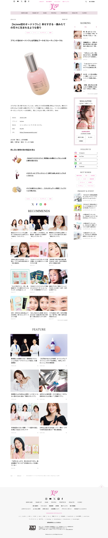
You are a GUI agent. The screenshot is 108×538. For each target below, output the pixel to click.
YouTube (81, 156)
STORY (34, 516)
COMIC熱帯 (78, 516)
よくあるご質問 (36, 509)
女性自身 (63, 516)
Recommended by (61, 320)
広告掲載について (55, 509)
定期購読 (81, 141)
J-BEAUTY (41, 1)
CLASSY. (24, 516)
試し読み (90, 137)
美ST (44, 516)
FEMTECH (64, 13)
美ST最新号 (49, 1)
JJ (19, 516)
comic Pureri (86, 516)
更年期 (57, 506)
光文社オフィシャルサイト (80, 509)
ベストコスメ (57, 1)
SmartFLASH (70, 516)
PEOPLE (53, 13)
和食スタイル (55, 516)
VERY (29, 516)
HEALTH (74, 13)
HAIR (44, 13)
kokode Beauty (57, 519)
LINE (80, 163)
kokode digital (76, 519)
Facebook (81, 166)
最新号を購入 (81, 137)
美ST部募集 (92, 1)
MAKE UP (35, 13)
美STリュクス (66, 1)
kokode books (66, 519)
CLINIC (84, 13)
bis (48, 516)
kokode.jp (48, 519)
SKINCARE (24, 13)
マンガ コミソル (32, 519)
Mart (40, 516)
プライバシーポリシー (67, 509)
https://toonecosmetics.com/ (28, 132)
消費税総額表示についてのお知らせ (54, 522)
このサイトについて (26, 509)
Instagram (82, 153)
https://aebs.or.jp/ (69, 529)
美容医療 (51, 506)
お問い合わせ (46, 509)
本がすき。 (41, 519)
